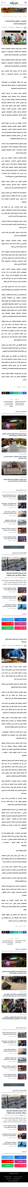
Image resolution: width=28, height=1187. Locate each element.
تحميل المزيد (15, 547)
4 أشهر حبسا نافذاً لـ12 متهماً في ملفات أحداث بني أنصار (9, 529)
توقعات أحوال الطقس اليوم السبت (20, 941)
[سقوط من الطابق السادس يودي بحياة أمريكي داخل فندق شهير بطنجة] (22, 539)
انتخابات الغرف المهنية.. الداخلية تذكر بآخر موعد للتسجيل (15, 457)
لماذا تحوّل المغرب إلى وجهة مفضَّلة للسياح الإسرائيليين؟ (7, 942)
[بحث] (2, 2)
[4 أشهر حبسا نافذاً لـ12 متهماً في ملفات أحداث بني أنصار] (22, 530)
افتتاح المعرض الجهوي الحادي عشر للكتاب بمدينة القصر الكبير (20, 403)
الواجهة (24, 570)
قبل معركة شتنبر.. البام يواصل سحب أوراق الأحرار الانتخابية (9, 504)
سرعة (21, 926)
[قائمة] (25, 2)
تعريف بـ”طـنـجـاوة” (18, 1177)
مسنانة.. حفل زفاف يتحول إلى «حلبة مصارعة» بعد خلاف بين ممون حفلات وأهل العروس (9, 598)
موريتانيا (19, 387)
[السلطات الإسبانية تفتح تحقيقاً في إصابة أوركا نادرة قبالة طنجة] (22, 607)
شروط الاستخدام (16, 1179)
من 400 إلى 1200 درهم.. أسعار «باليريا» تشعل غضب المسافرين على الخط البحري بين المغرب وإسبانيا (9, 514)
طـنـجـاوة (18, 27)
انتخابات (24, 387)
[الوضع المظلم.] (5, 2)
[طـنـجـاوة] (14, 2)
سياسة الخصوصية (8, 1177)
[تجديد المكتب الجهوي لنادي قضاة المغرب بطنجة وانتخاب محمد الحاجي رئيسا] (14, 468)
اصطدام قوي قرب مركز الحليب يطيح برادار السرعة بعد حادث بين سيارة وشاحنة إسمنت (14, 995)
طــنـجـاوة (17, 645)
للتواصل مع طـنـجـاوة (13, 1181)
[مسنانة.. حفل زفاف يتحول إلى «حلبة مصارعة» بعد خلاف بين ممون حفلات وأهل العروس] (22, 598)
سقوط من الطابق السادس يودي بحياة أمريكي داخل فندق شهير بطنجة (9, 538)
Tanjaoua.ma (12, 1173)
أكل (25, 926)
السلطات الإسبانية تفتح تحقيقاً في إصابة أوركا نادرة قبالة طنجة (9, 606)
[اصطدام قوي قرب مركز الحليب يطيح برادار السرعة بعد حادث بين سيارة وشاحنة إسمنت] (14, 983)
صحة (17, 926)
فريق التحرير (8, 1179)
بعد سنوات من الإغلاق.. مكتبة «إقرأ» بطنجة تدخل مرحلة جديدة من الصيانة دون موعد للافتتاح (9, 522)
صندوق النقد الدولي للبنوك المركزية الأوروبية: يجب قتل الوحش (8, 403)
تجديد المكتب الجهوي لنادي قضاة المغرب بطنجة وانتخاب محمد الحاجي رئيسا (14, 480)
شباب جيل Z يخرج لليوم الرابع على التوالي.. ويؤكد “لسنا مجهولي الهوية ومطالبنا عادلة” (14, 1018)
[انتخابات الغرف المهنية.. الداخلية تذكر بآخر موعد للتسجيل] (14, 445)
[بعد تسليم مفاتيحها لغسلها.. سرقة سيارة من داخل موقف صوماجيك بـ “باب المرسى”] (22, 497)
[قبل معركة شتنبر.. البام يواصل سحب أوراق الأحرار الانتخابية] (22, 505)
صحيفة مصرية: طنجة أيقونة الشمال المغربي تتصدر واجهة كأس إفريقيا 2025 (14, 435)
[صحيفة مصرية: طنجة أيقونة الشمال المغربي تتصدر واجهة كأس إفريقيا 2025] (14, 423)
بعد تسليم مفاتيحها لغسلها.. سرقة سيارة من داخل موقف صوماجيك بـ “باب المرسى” (9, 496)
